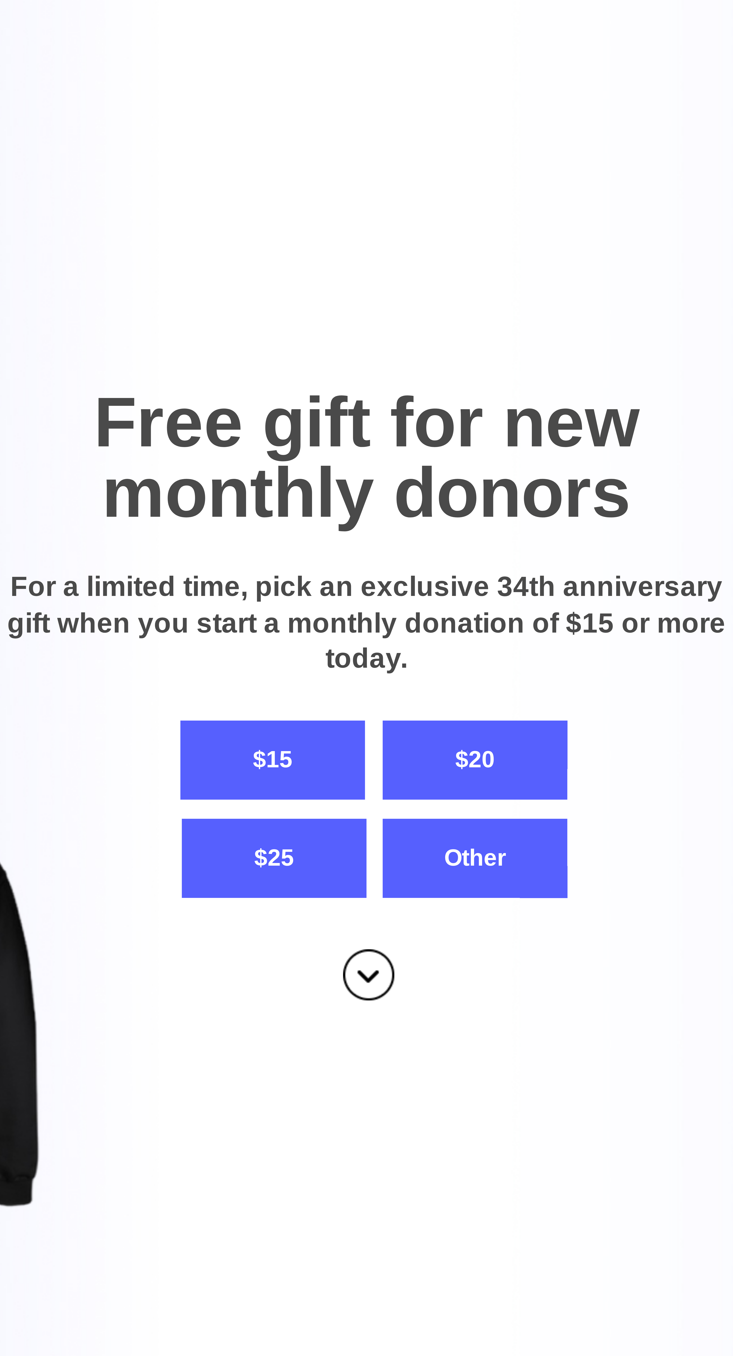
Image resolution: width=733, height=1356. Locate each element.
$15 (272, 759)
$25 (274, 857)
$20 (475, 759)
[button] (366, 458)
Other (475, 857)
